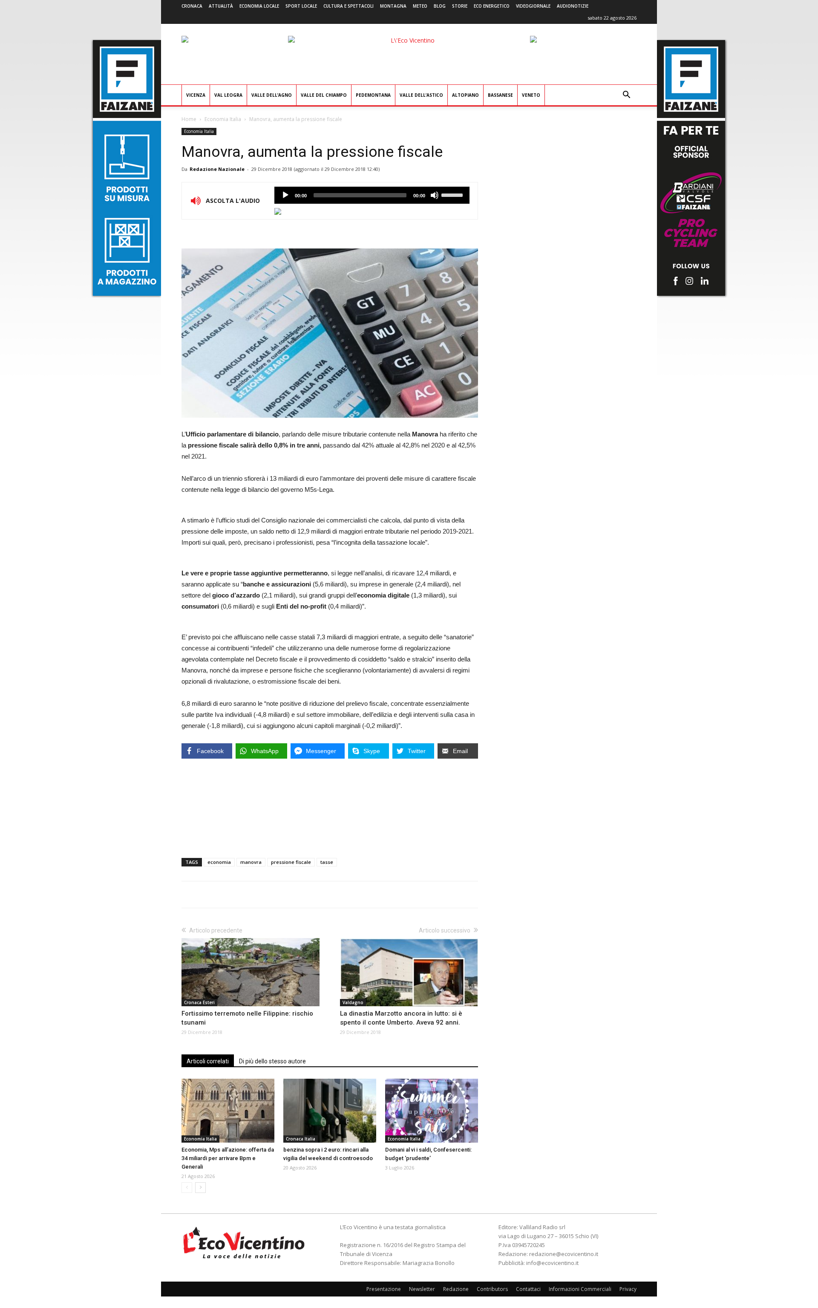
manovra (251, 862)
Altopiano (465, 95)
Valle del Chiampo (324, 95)
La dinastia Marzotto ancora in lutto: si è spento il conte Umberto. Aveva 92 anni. (401, 1018)
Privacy (628, 1289)
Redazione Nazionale (217, 169)
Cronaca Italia (300, 1139)
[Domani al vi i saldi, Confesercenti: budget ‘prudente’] (431, 1111)
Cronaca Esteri (199, 1002)
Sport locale (301, 6)
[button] (626, 96)
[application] (371, 195)
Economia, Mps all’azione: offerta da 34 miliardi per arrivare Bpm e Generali (227, 1158)
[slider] (453, 194)
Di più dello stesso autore (272, 1061)
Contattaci (528, 1289)
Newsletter (422, 1289)
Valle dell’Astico (421, 95)
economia (219, 862)
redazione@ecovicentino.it (563, 1254)
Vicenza (195, 95)
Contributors (492, 1289)
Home (188, 119)
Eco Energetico (492, 6)
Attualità (221, 6)
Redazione (456, 1289)
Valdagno (353, 1002)
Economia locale (259, 6)
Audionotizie (572, 6)
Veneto (531, 95)
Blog (440, 6)
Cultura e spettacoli (348, 6)
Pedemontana (373, 95)
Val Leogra (228, 95)
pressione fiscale (291, 862)
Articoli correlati (208, 1061)
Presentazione (383, 1289)
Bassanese (500, 95)
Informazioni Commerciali (580, 1289)
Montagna (393, 6)
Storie (459, 6)
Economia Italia (222, 119)
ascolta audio (285, 195)
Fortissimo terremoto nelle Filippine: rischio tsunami (247, 1018)
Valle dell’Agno (271, 95)
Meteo (420, 6)
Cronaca (191, 6)
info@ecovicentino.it (552, 1263)
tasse (326, 862)
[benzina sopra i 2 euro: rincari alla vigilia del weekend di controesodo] (329, 1111)
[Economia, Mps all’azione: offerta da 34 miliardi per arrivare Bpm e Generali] (227, 1111)
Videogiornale (533, 6)
